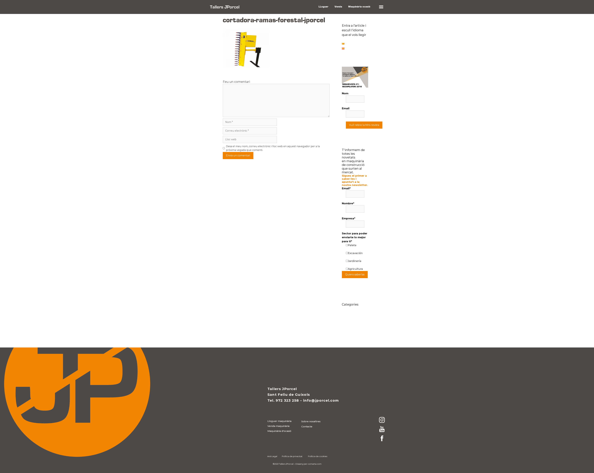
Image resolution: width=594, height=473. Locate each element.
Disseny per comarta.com (308, 464)
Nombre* (348, 203)
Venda (338, 7)
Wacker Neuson (352, 335)
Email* (346, 188)
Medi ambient (351, 330)
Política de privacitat (292, 456)
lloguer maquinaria (355, 313)
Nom (345, 93)
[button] (381, 7)
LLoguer (323, 7)
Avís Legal (272, 456)
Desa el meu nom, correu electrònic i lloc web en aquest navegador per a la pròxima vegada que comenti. (273, 148)
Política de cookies (317, 456)
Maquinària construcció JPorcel (350, 321)
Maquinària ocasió (359, 7)
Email (345, 108)
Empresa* (348, 218)
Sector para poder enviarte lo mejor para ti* (354, 237)
